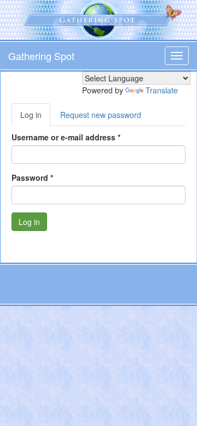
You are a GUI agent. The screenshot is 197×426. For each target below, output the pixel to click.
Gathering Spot (41, 56)
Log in (35, 117)
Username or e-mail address (65, 137)
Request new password (100, 114)
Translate (162, 90)
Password (32, 177)
